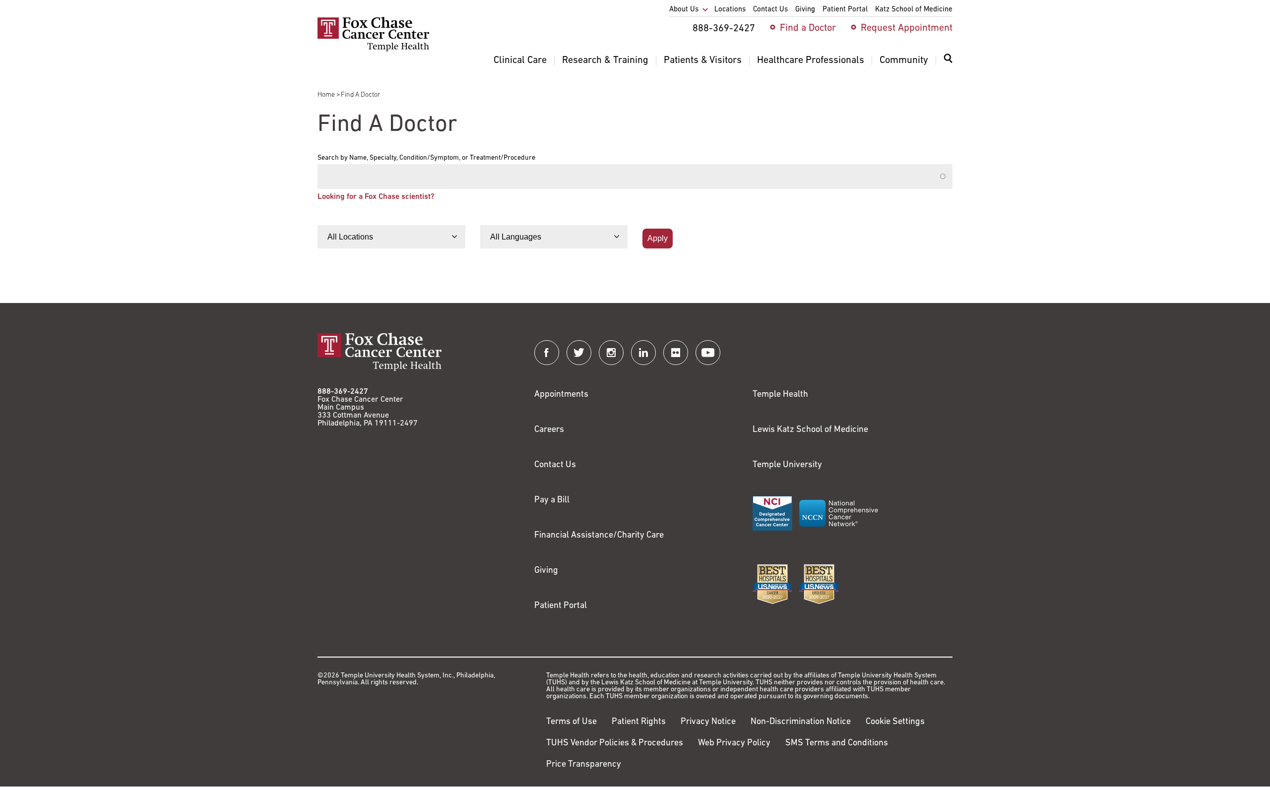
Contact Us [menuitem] (770, 9)
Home (326, 95)
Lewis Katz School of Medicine (810, 429)
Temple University (787, 465)
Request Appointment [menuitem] (906, 28)
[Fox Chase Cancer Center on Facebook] (546, 352)
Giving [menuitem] (805, 9)
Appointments (561, 394)
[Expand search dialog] (948, 61)
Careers (549, 429)
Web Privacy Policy (734, 743)
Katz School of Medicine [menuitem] (913, 9)
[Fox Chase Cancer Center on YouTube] (708, 352)
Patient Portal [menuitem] (845, 9)
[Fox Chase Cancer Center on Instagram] (611, 352)
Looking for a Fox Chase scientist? (376, 197)
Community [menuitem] (904, 60)
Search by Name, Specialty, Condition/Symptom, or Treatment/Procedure (426, 158)
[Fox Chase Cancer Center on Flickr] (675, 352)
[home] (373, 50)
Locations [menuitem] (730, 9)
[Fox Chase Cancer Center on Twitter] (579, 352)
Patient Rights (639, 722)
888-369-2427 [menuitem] (724, 29)
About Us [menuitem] (683, 9)
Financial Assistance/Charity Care (599, 535)
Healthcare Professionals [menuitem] (810, 60)
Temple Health (780, 394)
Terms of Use (571, 722)
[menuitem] (948, 64)
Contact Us (555, 465)
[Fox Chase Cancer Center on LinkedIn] (643, 352)
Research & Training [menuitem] (605, 60)
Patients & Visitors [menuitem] (703, 60)
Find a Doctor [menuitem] (808, 28)
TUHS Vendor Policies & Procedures (614, 743)
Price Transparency (583, 764)
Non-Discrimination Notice (801, 722)
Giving (546, 570)
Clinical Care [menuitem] (520, 60)
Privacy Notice (708, 722)
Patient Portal (560, 606)
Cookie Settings (895, 722)
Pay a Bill (552, 500)
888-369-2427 (343, 392)
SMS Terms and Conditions (836, 743)
